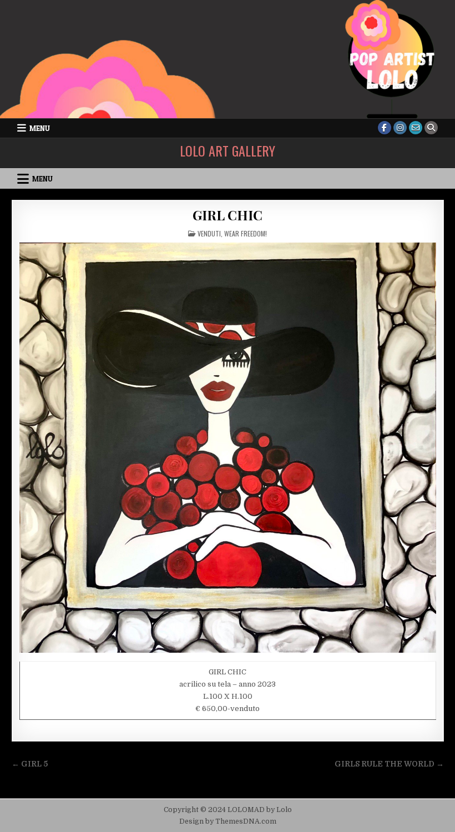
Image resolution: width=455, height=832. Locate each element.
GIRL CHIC (227, 215)
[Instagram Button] (400, 127)
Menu (39, 128)
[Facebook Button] (384, 127)
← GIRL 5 (30, 764)
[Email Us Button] (415, 127)
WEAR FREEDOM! (245, 233)
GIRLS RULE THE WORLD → (389, 764)
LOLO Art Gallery (227, 150)
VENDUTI (209, 233)
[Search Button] (431, 127)
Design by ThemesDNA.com (227, 821)
